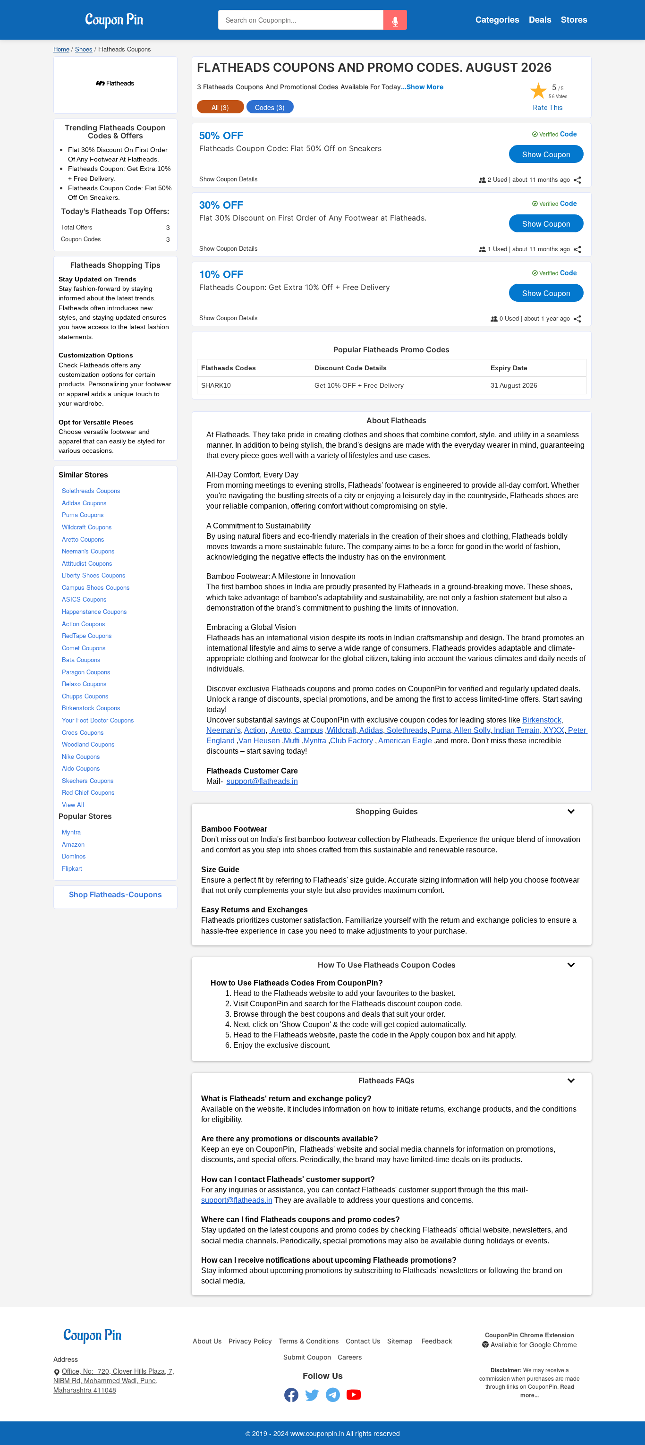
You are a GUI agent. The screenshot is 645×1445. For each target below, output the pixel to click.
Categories (497, 20)
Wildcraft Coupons (87, 526)
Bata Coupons (81, 659)
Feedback (437, 1341)
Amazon (73, 844)
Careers (350, 1357)
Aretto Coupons (83, 539)
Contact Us (363, 1341)
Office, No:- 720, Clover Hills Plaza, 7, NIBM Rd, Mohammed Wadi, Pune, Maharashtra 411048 (113, 1380)
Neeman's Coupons (88, 550)
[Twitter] (312, 1395)
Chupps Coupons (85, 695)
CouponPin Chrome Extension (529, 1334)
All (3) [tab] (220, 107)
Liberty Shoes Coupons (94, 574)
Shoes (84, 48)
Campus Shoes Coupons (96, 587)
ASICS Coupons (84, 599)
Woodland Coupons (88, 744)
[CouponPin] (114, 19)
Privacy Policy (250, 1341)
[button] (395, 20)
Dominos (74, 855)
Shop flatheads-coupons (115, 894)
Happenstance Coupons (94, 611)
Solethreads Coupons (91, 490)
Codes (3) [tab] (270, 107)
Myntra (71, 831)
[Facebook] (291, 1395)
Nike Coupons (81, 756)
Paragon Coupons (86, 671)
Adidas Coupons (84, 502)
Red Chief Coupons (88, 792)
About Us (207, 1341)
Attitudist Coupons (87, 563)
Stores (574, 20)
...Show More (422, 87)
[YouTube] (354, 1395)
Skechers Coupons (88, 780)
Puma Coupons (83, 514)
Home (61, 48)
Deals (540, 20)
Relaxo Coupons (84, 683)
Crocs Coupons (83, 732)
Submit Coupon (307, 1357)
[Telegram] (333, 1395)
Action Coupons (83, 623)
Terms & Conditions (309, 1341)
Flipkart (72, 868)
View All (73, 804)
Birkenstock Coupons (91, 707)
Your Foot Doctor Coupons (98, 719)
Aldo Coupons (81, 768)
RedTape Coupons (87, 635)
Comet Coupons (84, 647)
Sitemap (400, 1341)
